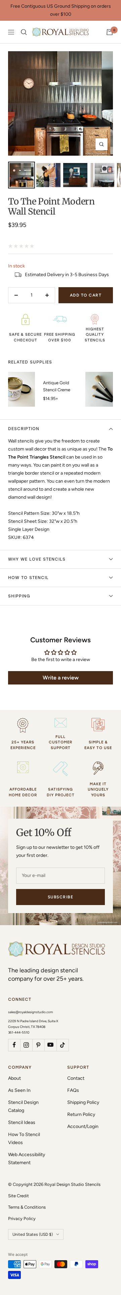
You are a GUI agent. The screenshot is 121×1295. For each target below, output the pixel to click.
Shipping (19, 596)
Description (23, 428)
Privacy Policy (22, 1218)
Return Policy (81, 1114)
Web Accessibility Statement (26, 1158)
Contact (75, 1078)
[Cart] (109, 32)
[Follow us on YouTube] (50, 1045)
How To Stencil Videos (24, 1138)
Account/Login (82, 1126)
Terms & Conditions (27, 1207)
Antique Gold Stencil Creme (56, 386)
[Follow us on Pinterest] (38, 1045)
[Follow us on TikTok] (62, 1045)
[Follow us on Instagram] (26, 1045)
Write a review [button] (61, 677)
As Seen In (19, 1090)
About (14, 1078)
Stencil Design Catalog (23, 1106)
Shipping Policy (83, 1102)
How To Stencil (28, 577)
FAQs (73, 1090)
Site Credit (18, 1195)
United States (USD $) (32, 1234)
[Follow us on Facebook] (14, 1045)
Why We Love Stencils (37, 559)
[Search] (24, 32)
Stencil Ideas (21, 1122)
